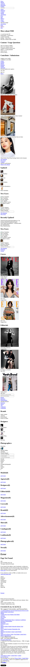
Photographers (4, 400)
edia (2, 627)
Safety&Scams (7, 635)
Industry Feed (20, 626)
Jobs (2, 17)
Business (3, 65)
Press (2, 16)
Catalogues (3, 406)
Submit (2, 13)
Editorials (3, 249)
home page (3, 570)
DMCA (2, 18)
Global (2, 61)
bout (2, 630)
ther (2, 633)
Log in (2, 657)
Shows (2, 404)
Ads (1, 405)
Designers (3, 399)
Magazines (3, 5)
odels (2, 613)
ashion (2, 618)
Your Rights (17, 634)
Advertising (3, 14)
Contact (2, 12)
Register (2, 593)
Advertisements (7, 619)
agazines (3, 622)
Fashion (2, 6)
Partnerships (15, 629)
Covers (2, 251)
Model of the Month (15, 614)
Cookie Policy (23, 634)
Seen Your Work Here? (6, 639)
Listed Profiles (18, 631)
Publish (2, 66)
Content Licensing (7, 629)
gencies (3, 616)
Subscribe (3, 67)
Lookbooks (3, 408)
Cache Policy (6, 659)
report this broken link (6, 574)
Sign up (6, 657)
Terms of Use (4, 634)
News (2, 1)
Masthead (3, 10)
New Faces (3, 160)
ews (2, 625)
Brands (2, 397)
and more (3, 475)
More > (2, 73)
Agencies (3, 3)
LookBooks (23, 619)
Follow (4, 662)
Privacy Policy (10, 634)
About (2, 9)
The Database (4, 159)
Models (2, 2)
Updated (3, 162)
